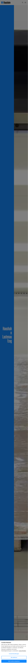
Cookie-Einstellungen (14, 653)
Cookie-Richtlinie (22, 650)
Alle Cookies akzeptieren (14, 661)
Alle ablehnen (14, 657)
